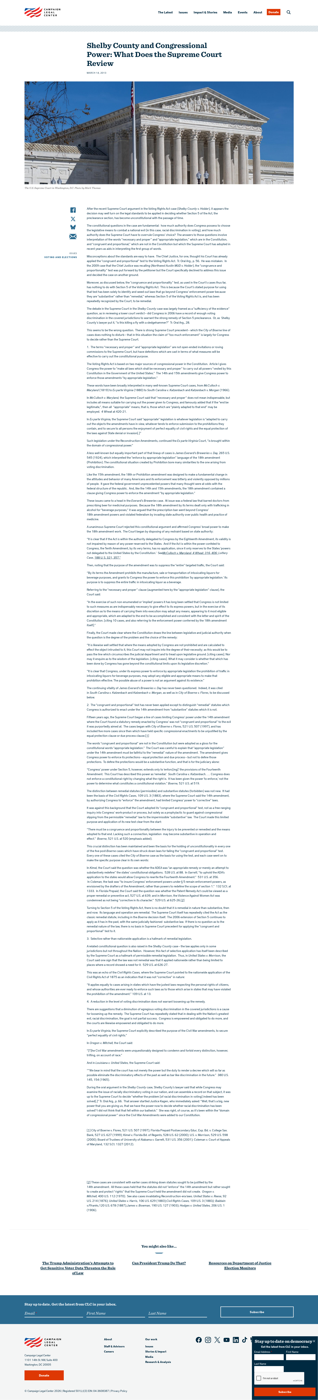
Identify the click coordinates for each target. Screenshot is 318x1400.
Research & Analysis (158, 1362)
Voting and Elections (60, 257)
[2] (183, 900)
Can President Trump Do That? (159, 1263)
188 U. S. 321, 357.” (107, 557)
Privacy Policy (119, 1391)
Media (227, 12)
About (257, 12)
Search (289, 12)
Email (30, 1313)
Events (242, 12)
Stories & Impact (155, 1351)
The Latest (165, 12)
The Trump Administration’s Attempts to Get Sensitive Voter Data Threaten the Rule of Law (78, 1268)
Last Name (260, 1363)
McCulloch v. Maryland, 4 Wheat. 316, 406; (190, 553)
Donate (273, 12)
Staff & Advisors (114, 1346)
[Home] (48, 12)
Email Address (262, 1351)
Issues (183, 12)
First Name (292, 1351)
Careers (109, 1351)
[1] (147, 735)
